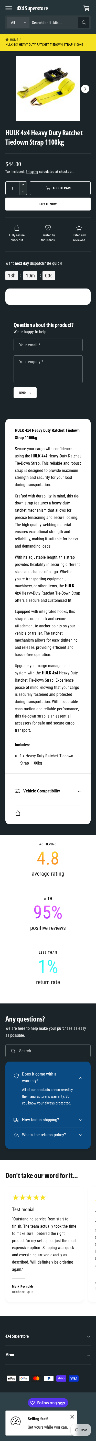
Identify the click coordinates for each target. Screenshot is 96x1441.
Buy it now (48, 204)
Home (14, 40)
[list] (48, 914)
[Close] (72, 1416)
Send (22, 393)
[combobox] (61, 22)
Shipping (32, 172)
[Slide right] (85, 89)
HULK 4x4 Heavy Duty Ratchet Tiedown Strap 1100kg (44, 44)
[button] (9, 8)
